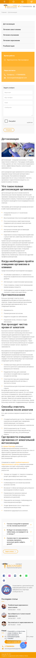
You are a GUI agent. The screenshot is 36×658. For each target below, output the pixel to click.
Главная (4, 12)
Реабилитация (8, 46)
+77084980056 (26, 6)
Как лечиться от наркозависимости (20, 622)
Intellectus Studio (23, 656)
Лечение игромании (11, 35)
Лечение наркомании (11, 40)
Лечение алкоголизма (12, 29)
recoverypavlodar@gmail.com (17, 78)
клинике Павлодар (9, 446)
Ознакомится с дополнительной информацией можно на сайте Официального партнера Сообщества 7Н (23, 588)
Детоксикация (9, 24)
